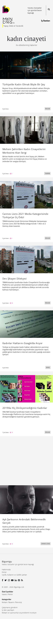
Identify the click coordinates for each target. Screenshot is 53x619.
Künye (4, 572)
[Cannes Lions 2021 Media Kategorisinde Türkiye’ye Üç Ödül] (26, 194)
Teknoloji (18, 602)
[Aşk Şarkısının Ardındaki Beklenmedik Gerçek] (26, 499)
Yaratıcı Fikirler (7, 594)
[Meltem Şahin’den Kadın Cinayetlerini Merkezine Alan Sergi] (26, 129)
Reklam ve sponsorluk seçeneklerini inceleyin (19, 613)
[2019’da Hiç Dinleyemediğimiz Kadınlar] (26, 388)
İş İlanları (45, 20)
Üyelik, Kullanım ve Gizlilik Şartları (14, 575)
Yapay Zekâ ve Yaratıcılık (13, 26)
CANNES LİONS (45, 543)
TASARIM (47, 173)
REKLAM (47, 109)
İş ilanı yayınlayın (8, 610)
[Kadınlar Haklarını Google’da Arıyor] (26, 324)
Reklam (4, 602)
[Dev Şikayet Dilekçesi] (26, 259)
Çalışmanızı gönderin (10, 607)
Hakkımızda (6, 569)
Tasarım (11, 602)
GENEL (48, 367)
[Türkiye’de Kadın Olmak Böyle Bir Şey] (26, 65)
